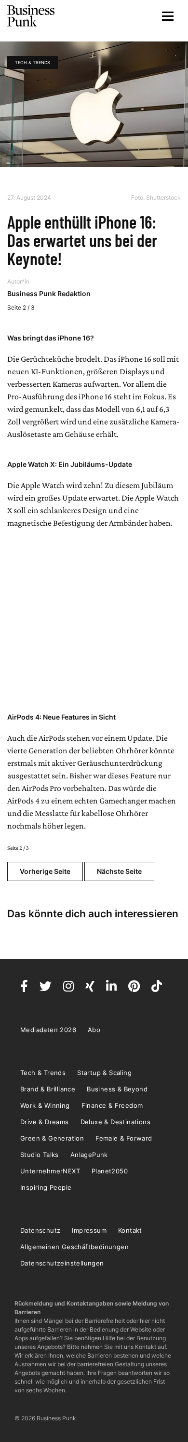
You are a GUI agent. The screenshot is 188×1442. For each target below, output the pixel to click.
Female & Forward (123, 1138)
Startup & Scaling (104, 1072)
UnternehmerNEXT (50, 1171)
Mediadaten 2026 (48, 1030)
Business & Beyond (117, 1089)
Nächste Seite (119, 871)
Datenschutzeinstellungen (62, 1263)
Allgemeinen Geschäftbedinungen (74, 1247)
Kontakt (130, 1230)
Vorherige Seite (45, 871)
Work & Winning (45, 1105)
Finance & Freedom (112, 1105)
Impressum (89, 1230)
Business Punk (31, 16)
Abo (94, 1030)
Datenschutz (40, 1230)
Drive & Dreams (44, 1122)
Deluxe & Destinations (115, 1122)
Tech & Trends (32, 62)
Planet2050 (110, 1171)
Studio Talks (39, 1154)
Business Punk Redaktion (49, 293)
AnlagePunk (89, 1154)
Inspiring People (45, 1187)
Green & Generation (52, 1138)
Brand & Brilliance (47, 1089)
